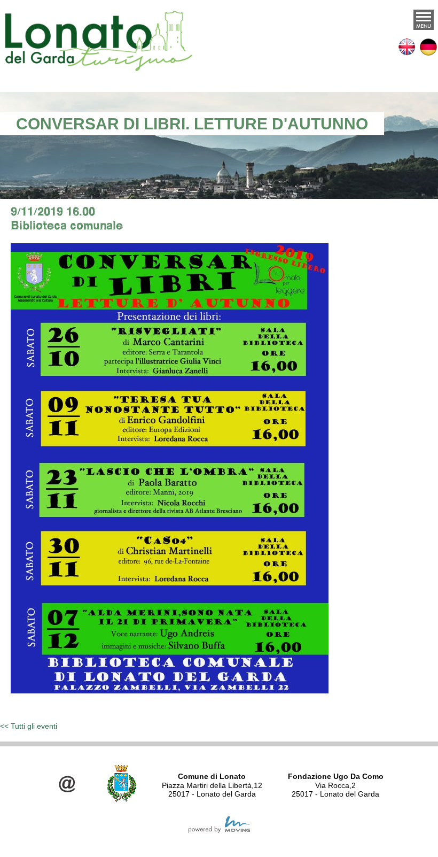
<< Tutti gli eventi (28, 726)
